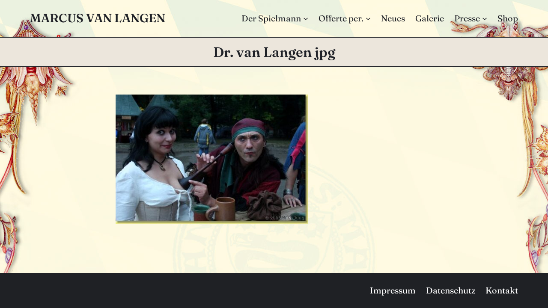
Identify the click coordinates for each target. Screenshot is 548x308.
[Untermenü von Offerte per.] (368, 18)
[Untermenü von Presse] (484, 18)
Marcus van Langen (97, 18)
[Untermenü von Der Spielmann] (305, 18)
